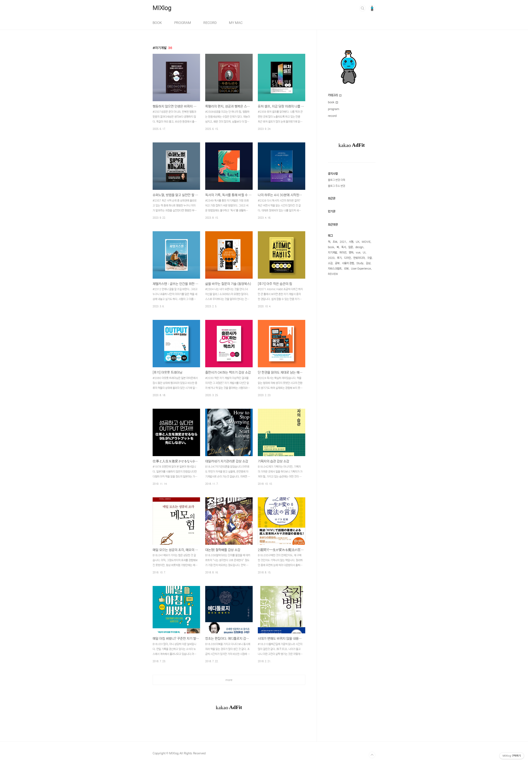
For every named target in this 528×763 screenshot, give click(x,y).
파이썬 (342, 252)
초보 (335, 241)
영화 (351, 252)
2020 (331, 257)
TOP (372, 755)
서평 (351, 241)
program (333, 109)
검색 (362, 8)
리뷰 (346, 268)
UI (364, 252)
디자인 (347, 257)
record (332, 115)
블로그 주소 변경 (336, 186)
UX (357, 241)
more (228, 680)
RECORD (210, 23)
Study (359, 263)
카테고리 (333, 95)
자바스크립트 (335, 268)
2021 (343, 241)
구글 (369, 257)
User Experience (361, 268)
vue (358, 252)
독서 (343, 247)
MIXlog (162, 8)
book (331, 102)
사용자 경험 (348, 263)
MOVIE (366, 241)
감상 (368, 263)
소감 (330, 263)
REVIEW (333, 274)
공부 (337, 263)
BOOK (157, 23)
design (359, 247)
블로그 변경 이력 (336, 180)
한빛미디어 (359, 257)
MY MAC (236, 23)
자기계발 (332, 252)
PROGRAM (182, 23)
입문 (350, 247)
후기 (339, 257)
